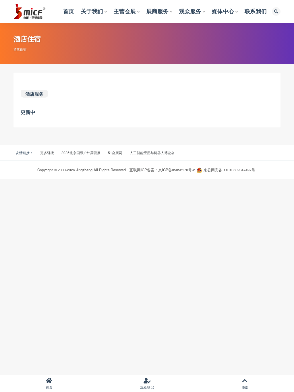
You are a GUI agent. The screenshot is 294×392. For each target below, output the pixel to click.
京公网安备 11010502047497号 (229, 169)
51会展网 (115, 152)
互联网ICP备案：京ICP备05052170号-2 (162, 169)
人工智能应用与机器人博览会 (152, 152)
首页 (49, 387)
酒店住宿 (19, 49)
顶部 (244, 387)
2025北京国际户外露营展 (80, 152)
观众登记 (147, 387)
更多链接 (47, 152)
